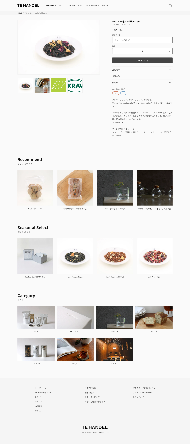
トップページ (40, 388)
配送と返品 (89, 392)
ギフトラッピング (92, 397)
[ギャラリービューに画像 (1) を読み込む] (25, 85)
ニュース (38, 401)
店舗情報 (39, 406)
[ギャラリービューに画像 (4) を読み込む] (75, 85)
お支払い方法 (90, 388)
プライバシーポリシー (142, 392)
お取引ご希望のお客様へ (95, 401)
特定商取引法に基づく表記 (144, 388)
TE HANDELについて (44, 392)
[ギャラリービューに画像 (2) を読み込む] (42, 85)
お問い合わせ (138, 397)
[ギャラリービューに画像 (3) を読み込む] (58, 85)
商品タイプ (116, 35)
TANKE (38, 410)
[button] (50, 5)
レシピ (38, 397)
